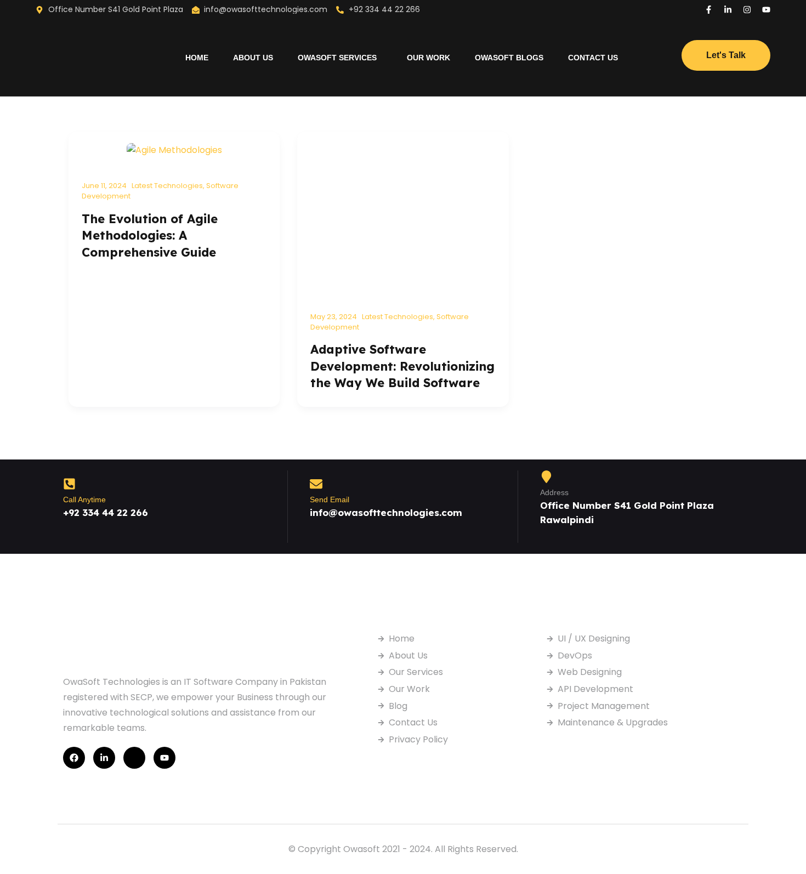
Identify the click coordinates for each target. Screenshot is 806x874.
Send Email (329, 499)
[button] (340, 57)
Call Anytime (84, 499)
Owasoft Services (337, 57)
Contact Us (593, 57)
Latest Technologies (167, 185)
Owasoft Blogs (509, 57)
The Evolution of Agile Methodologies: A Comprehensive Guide (150, 235)
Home (196, 57)
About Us (253, 57)
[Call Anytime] (69, 484)
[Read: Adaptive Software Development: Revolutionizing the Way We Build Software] (403, 214)
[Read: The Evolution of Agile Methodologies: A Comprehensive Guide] (174, 149)
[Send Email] (316, 484)
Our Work (428, 57)
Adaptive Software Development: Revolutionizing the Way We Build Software (402, 366)
